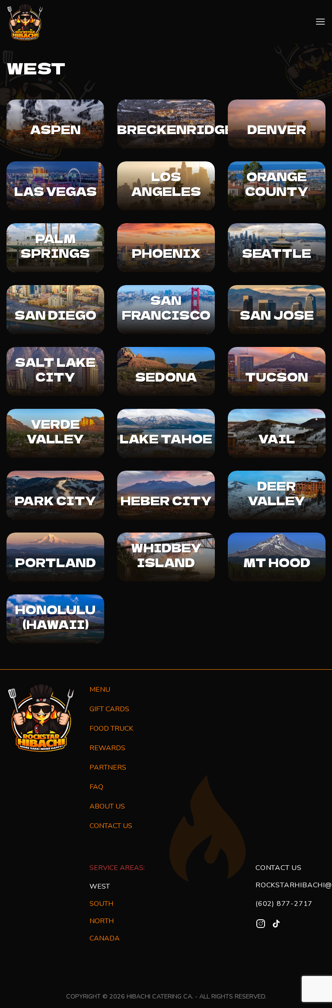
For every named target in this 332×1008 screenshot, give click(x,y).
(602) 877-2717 (284, 903)
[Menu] (320, 21)
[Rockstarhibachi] (25, 22)
